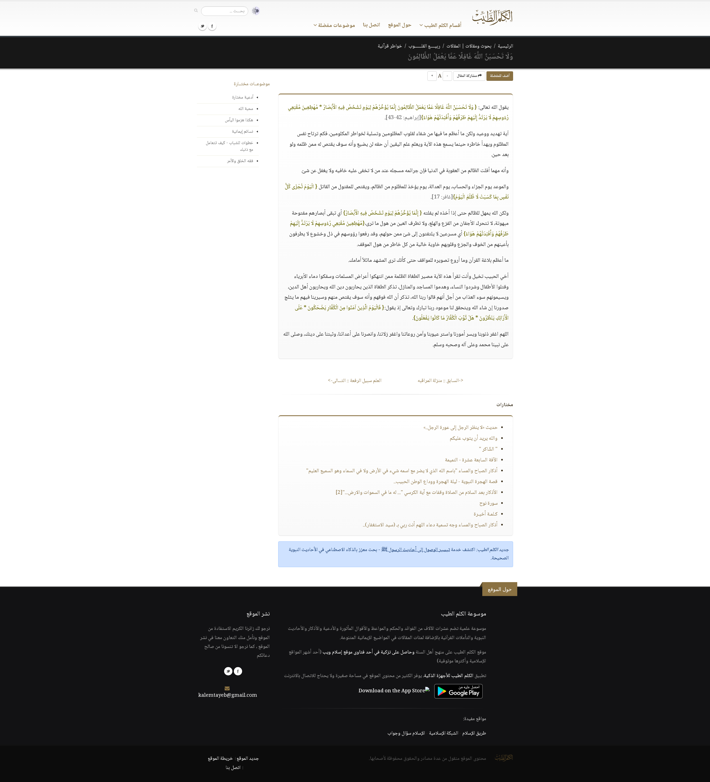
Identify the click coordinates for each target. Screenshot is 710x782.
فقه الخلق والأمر (240, 161)
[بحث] (196, 10)
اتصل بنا (371, 25)
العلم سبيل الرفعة (354, 381)
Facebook (212, 26)
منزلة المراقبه (440, 381)
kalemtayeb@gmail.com (227, 696)
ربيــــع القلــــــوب (424, 46)
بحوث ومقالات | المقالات (469, 46)
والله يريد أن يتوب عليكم (474, 438)
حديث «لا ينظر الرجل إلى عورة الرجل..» (461, 427)
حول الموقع (400, 25)
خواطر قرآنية (390, 46)
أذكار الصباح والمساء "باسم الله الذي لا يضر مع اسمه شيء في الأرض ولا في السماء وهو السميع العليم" (402, 471)
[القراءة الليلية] (254, 11)
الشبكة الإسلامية (443, 733)
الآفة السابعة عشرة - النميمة (471, 460)
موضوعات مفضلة (336, 26)
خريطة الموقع (220, 759)
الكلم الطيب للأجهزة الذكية (448, 676)
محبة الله (245, 109)
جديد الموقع (248, 759)
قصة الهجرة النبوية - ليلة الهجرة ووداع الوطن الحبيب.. (446, 481)
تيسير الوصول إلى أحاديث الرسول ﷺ (415, 550)
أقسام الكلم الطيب (442, 26)
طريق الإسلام (474, 733)
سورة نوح (488, 503)
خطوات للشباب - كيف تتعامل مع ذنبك (229, 146)
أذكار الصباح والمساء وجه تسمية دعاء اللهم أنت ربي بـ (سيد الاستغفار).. (430, 525)
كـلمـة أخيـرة (486, 514)
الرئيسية (505, 46)
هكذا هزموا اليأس (239, 120)
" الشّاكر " (488, 449)
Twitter (202, 26)
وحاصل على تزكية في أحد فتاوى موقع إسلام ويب (369, 652)
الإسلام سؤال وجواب (406, 733)
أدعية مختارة (242, 97)
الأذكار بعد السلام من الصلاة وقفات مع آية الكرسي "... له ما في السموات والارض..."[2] (417, 492)
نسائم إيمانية (242, 131)
